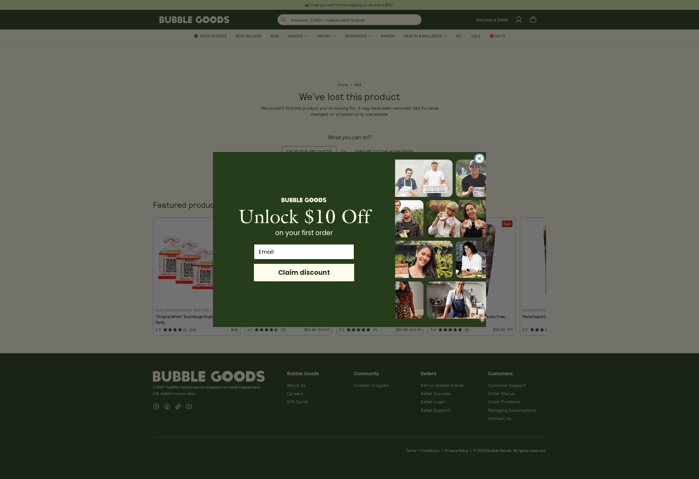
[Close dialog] (479, 158)
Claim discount (304, 272)
